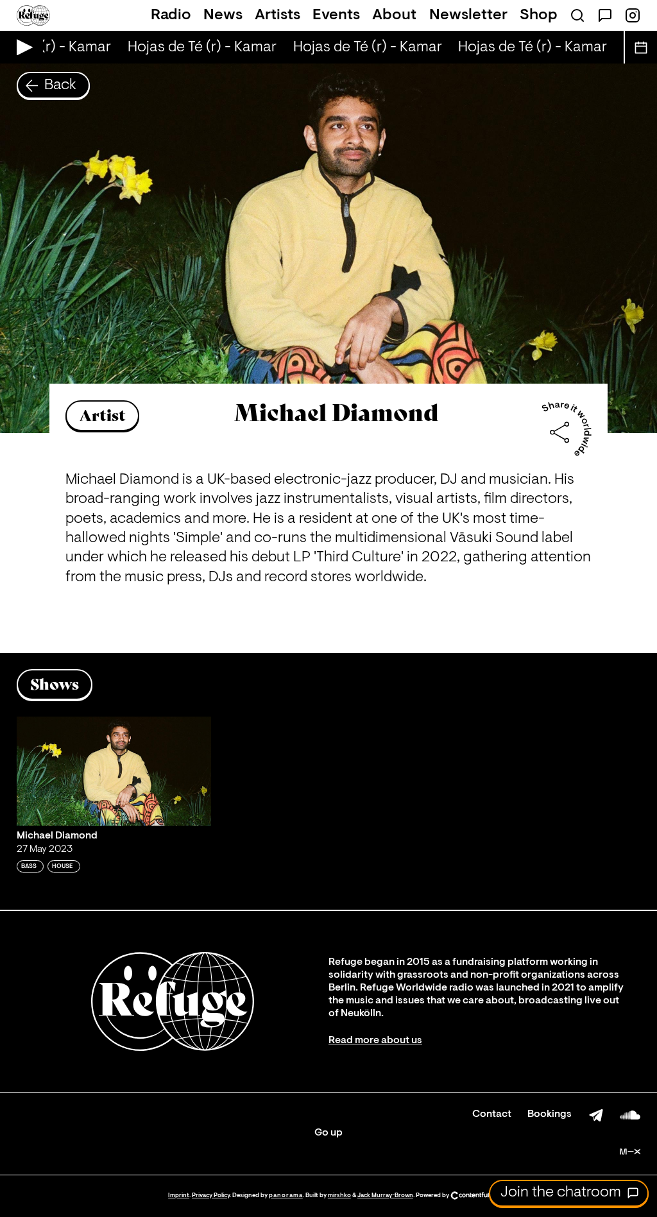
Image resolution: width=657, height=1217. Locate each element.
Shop (539, 15)
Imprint (178, 1195)
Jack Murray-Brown (385, 1195)
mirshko (339, 1195)
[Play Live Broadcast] (21, 47)
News (223, 15)
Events (336, 15)
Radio (171, 15)
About (394, 15)
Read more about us (375, 1040)
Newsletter (468, 15)
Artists (277, 15)
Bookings (549, 1114)
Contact (491, 1114)
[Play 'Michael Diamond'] (114, 771)
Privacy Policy (211, 1195)
